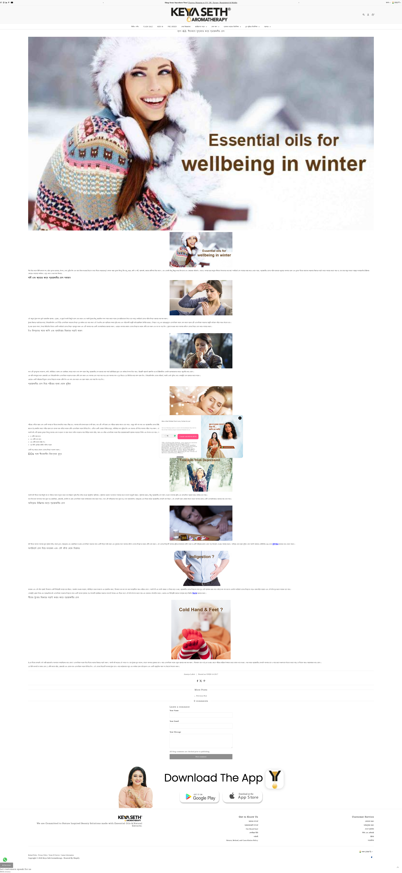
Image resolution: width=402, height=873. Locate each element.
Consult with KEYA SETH (188, 436)
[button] (164, 436)
